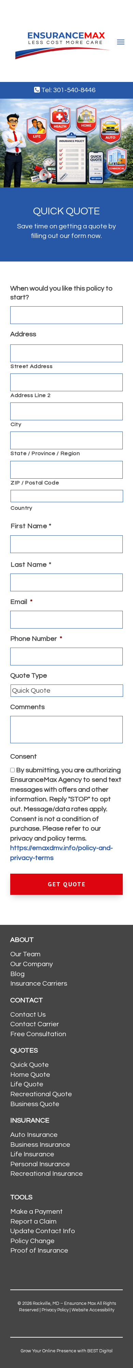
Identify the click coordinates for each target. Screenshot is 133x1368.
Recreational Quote (41, 1094)
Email (21, 601)
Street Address (32, 366)
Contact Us (28, 1014)
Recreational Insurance (46, 1173)
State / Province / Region (45, 453)
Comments (27, 707)
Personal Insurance (40, 1164)
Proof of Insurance (39, 1250)
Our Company (31, 964)
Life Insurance (32, 1154)
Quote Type (28, 675)
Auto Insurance (34, 1134)
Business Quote (34, 1104)
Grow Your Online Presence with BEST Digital (67, 1351)
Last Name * (31, 564)
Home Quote (30, 1074)
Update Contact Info (42, 1231)
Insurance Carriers (38, 983)
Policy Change (32, 1241)
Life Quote (26, 1084)
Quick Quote (29, 1064)
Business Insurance (40, 1144)
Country (21, 508)
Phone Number (36, 638)
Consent (23, 756)
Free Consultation (38, 1034)
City (16, 424)
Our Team (25, 954)
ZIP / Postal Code (35, 482)
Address (23, 334)
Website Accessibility (93, 1310)
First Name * (31, 526)
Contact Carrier (34, 1024)
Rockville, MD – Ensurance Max (64, 1303)
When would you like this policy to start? (61, 293)
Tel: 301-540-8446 (67, 90)
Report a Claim (33, 1221)
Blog (17, 974)
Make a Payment (36, 1211)
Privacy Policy (55, 1310)
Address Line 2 (30, 395)
